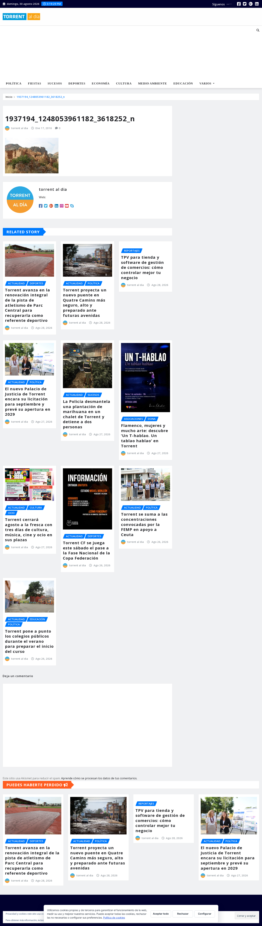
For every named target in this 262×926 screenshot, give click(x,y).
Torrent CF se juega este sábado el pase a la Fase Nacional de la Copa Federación (86, 550)
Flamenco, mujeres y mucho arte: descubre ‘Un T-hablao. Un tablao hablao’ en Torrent (144, 435)
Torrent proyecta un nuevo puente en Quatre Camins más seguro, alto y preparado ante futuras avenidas (85, 302)
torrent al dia (19, 128)
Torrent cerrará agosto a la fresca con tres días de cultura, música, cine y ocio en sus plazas (28, 529)
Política (14, 83)
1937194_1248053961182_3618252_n (41, 97)
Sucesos (55, 83)
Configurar (204, 913)
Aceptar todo (161, 913)
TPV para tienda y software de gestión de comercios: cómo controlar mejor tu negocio (142, 267)
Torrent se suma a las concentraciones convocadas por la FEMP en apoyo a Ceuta (144, 524)
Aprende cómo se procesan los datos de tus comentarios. (99, 778)
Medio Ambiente (152, 83)
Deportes (76, 83)
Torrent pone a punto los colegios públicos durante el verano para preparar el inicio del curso (29, 641)
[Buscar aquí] (257, 30)
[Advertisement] (120, 53)
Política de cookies (114, 917)
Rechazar (183, 913)
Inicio (9, 97)
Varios (205, 83)
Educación (183, 83)
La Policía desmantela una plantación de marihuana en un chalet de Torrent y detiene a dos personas (86, 414)
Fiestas (34, 83)
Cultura (124, 83)
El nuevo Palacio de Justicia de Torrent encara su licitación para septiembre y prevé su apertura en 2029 (27, 401)
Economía (101, 83)
